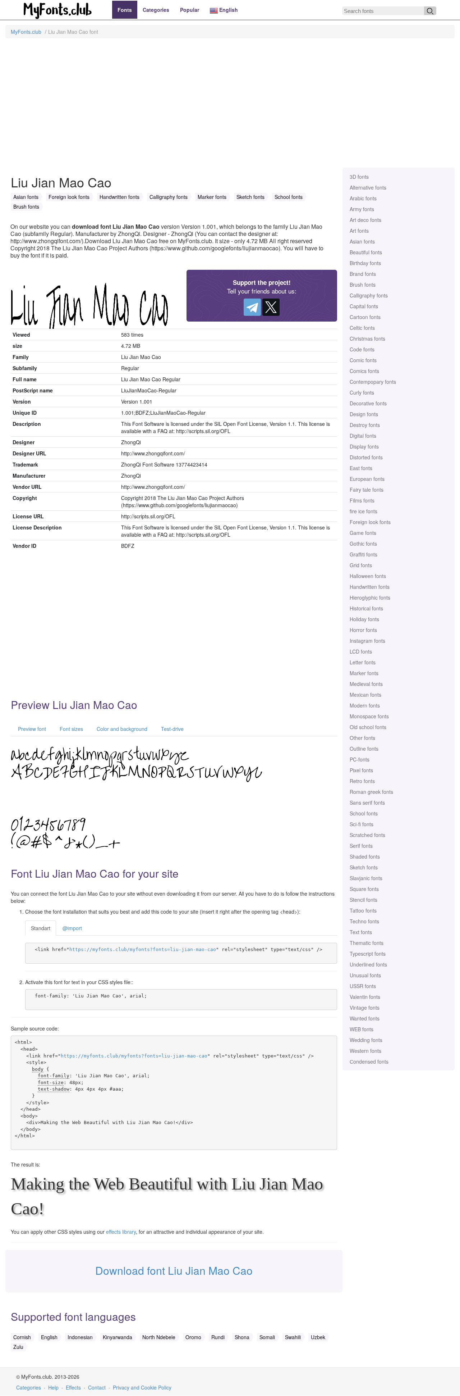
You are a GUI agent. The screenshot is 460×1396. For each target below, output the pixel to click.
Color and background (121, 728)
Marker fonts (364, 673)
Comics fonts (364, 370)
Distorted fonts (366, 457)
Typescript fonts (368, 953)
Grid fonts (361, 565)
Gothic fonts (363, 543)
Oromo (193, 1337)
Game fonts (363, 532)
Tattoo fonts (363, 910)
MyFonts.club (26, 31)
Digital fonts (363, 435)
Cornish (22, 1337)
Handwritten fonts (370, 586)
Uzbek (318, 1337)
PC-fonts (359, 759)
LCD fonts (361, 651)
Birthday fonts (365, 263)
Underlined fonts (368, 964)
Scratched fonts (367, 834)
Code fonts (362, 349)
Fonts (125, 9)
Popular (189, 9)
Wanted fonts (365, 1018)
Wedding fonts (366, 1039)
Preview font (31, 728)
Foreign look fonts (370, 522)
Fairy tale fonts (366, 489)
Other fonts (362, 737)
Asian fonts (362, 241)
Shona (242, 1337)
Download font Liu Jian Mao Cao (174, 1270)
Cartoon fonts (365, 316)
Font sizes (70, 728)
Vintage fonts (365, 1007)
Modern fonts (365, 705)
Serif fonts (361, 845)
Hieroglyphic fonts (370, 597)
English (228, 9)
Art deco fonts (365, 219)
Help (53, 1387)
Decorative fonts (368, 403)
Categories (156, 9)
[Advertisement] (230, 106)
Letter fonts (363, 662)
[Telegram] (252, 307)
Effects (73, 1387)
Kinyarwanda (117, 1337)
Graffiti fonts (363, 554)
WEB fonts (361, 1029)
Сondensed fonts (369, 1061)
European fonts (367, 478)
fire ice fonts (363, 511)
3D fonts (359, 176)
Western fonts (365, 1050)
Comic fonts (363, 360)
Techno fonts (364, 921)
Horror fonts (363, 629)
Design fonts (364, 414)
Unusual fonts (365, 975)
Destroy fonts (365, 424)
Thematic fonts (366, 942)
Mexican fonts (365, 694)
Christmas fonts (367, 338)
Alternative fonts (368, 187)
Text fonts (361, 932)
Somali (267, 1337)
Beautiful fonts (366, 252)
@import (72, 928)
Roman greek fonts (371, 791)
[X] (271, 307)
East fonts (361, 468)
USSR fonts (363, 986)
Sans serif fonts (367, 802)
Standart (40, 928)
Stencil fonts (363, 899)
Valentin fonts (365, 996)
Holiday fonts (364, 619)
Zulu (18, 1346)
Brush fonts (363, 284)
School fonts (364, 813)
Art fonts (359, 230)
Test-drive (172, 728)
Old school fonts (368, 727)
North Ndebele (158, 1337)
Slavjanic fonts (366, 878)
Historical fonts (366, 608)
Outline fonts (364, 748)
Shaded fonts (365, 856)
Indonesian (80, 1337)
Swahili (293, 1337)
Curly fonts (362, 392)
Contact (97, 1387)
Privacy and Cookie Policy (142, 1387)
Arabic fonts (363, 198)
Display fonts (364, 446)
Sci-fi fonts (361, 824)
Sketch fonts (364, 867)
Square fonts (364, 888)
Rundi (218, 1337)
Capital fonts (364, 306)
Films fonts (362, 500)
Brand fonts (363, 273)
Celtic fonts (362, 327)
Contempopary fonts (373, 381)
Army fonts (362, 209)
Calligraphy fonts (369, 295)
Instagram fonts (367, 640)
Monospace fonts (369, 716)
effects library (121, 1231)
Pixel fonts (361, 770)
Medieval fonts (366, 683)
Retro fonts (362, 781)
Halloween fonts (368, 575)
